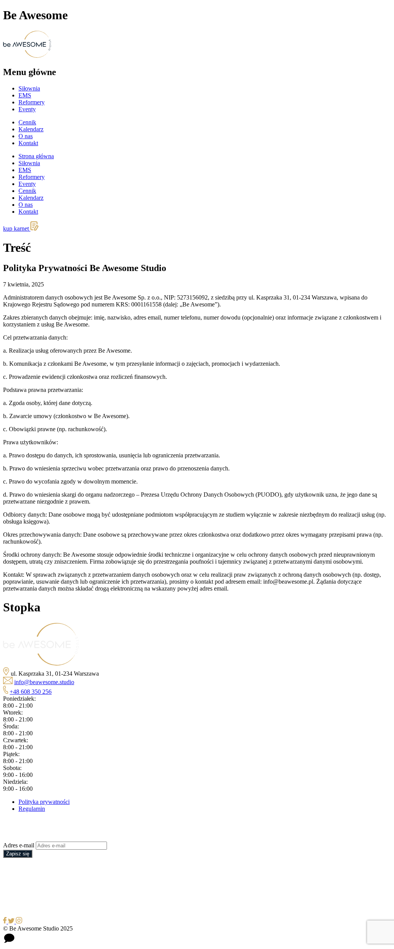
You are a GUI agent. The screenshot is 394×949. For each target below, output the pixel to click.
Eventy (27, 109)
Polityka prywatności (44, 801)
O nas (25, 136)
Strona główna (36, 156)
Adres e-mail (18, 845)
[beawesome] (27, 55)
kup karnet (16, 228)
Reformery (31, 102)
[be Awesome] (41, 663)
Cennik (27, 122)
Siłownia (29, 88)
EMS (24, 95)
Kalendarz (30, 129)
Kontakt (28, 143)
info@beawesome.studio (44, 682)
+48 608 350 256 (31, 691)
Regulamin (31, 808)
